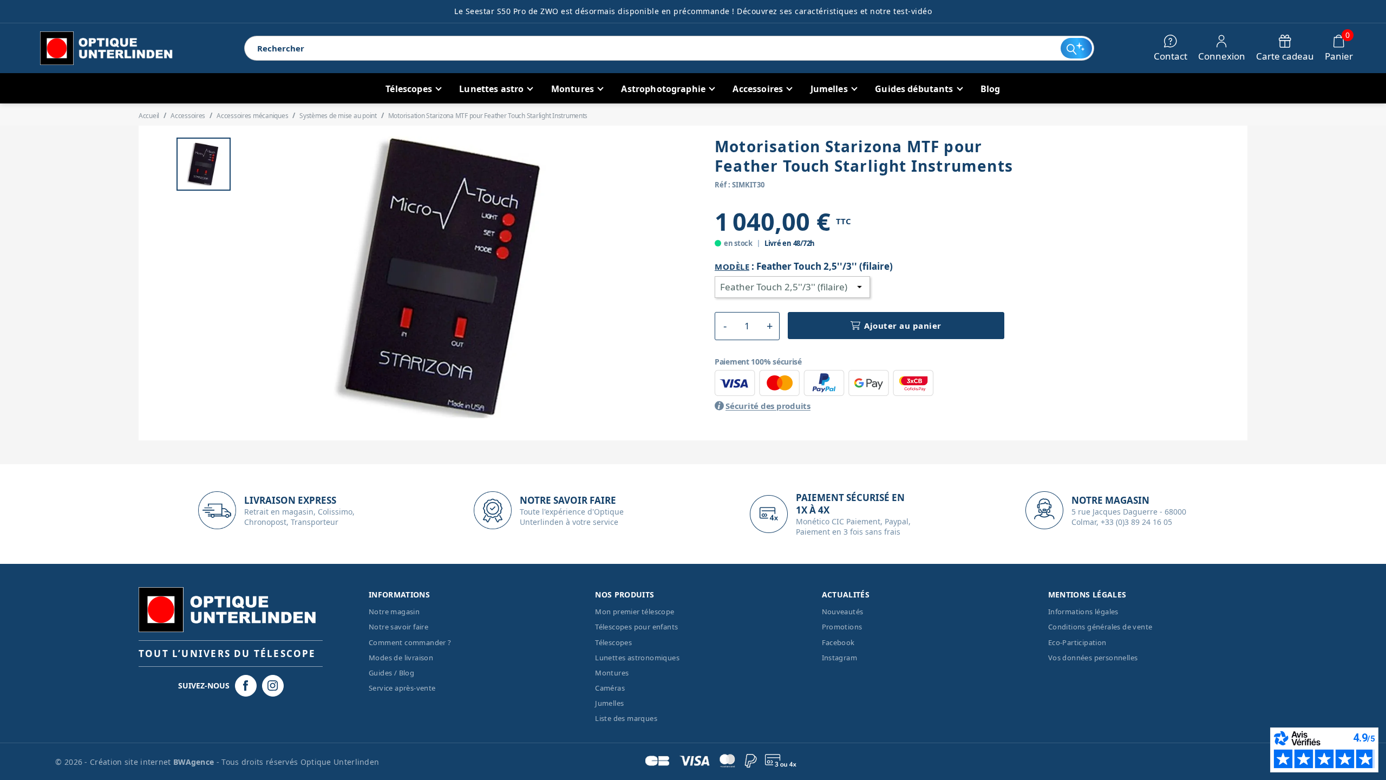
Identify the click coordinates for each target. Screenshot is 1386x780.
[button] (724, 326)
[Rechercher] (1076, 48)
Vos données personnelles (1093, 657)
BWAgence (195, 762)
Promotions (842, 627)
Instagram (840, 657)
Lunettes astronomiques (637, 657)
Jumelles (609, 703)
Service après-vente (402, 688)
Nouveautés (843, 611)
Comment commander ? (410, 642)
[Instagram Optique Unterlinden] (273, 686)
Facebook (838, 642)
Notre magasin (394, 611)
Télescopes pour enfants (636, 627)
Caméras (610, 688)
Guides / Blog (391, 673)
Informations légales (1083, 611)
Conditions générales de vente (1100, 627)
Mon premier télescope (634, 611)
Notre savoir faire (398, 627)
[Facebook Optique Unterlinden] (246, 686)
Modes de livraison (401, 657)
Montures (612, 673)
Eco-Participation (1077, 642)
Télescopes (613, 642)
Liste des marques (626, 718)
